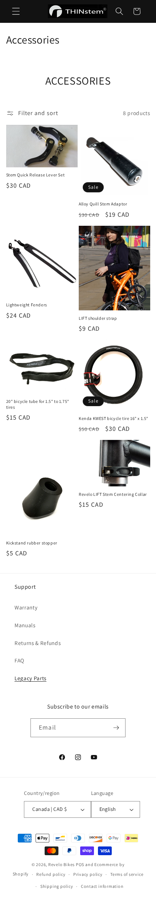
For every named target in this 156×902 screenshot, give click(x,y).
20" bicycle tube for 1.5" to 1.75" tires (37, 404)
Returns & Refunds (38, 642)
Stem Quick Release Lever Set (35, 174)
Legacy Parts (30, 678)
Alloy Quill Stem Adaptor (103, 204)
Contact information (102, 886)
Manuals (25, 625)
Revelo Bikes (61, 864)
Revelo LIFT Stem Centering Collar (113, 494)
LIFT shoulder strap (98, 318)
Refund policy (50, 874)
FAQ (19, 660)
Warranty (26, 607)
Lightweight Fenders (26, 304)
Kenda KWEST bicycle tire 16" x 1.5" (113, 418)
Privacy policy (88, 874)
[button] (16, 11)
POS (80, 864)
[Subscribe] (116, 727)
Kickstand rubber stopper (31, 543)
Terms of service (126, 874)
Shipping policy (56, 886)
